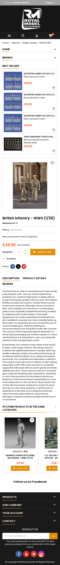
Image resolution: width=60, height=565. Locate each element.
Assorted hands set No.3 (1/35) (40, 116)
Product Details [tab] (34, 278)
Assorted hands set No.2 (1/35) (40, 95)
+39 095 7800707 (20, 2)
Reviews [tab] (7, 284)
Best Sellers (10, 66)
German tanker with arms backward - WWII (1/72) (20, 456)
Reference (8, 223)
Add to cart (42, 252)
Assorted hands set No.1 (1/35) (40, 74)
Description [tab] (10, 278)
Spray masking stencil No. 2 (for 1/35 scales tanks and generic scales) (40, 137)
